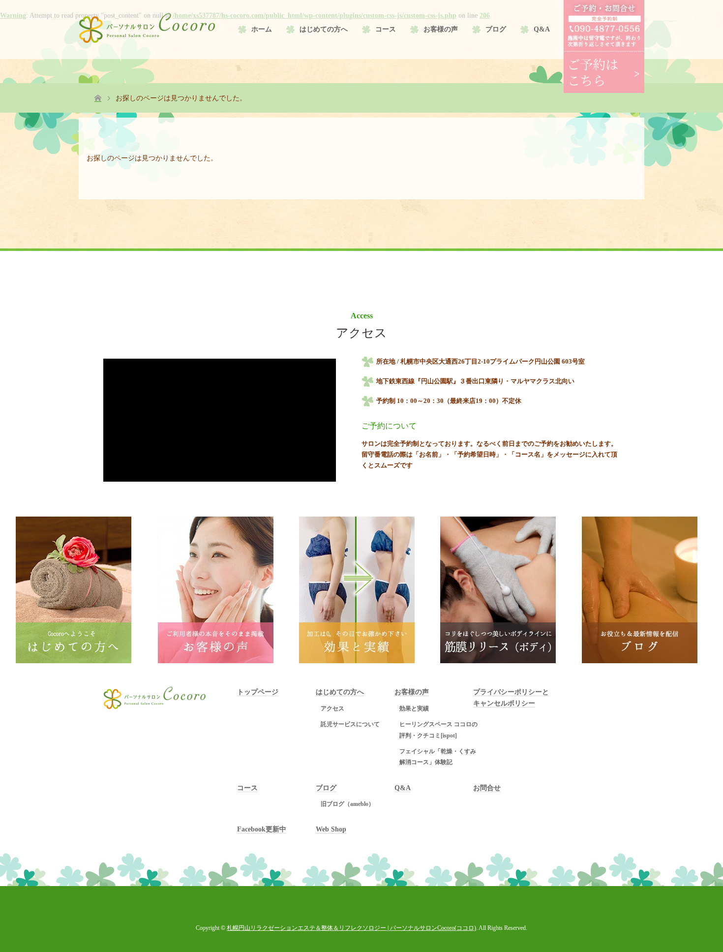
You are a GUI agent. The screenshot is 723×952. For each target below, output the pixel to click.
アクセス (332, 708)
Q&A (542, 29)
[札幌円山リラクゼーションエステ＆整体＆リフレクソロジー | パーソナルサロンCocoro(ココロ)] (147, 28)
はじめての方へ (324, 29)
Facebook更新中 (261, 829)
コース (385, 29)
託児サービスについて (350, 724)
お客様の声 (440, 29)
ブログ (495, 29)
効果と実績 (414, 708)
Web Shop (331, 829)
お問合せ (487, 788)
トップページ (257, 692)
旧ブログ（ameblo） (347, 803)
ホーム (261, 29)
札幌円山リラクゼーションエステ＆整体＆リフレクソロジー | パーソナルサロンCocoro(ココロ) (351, 927)
